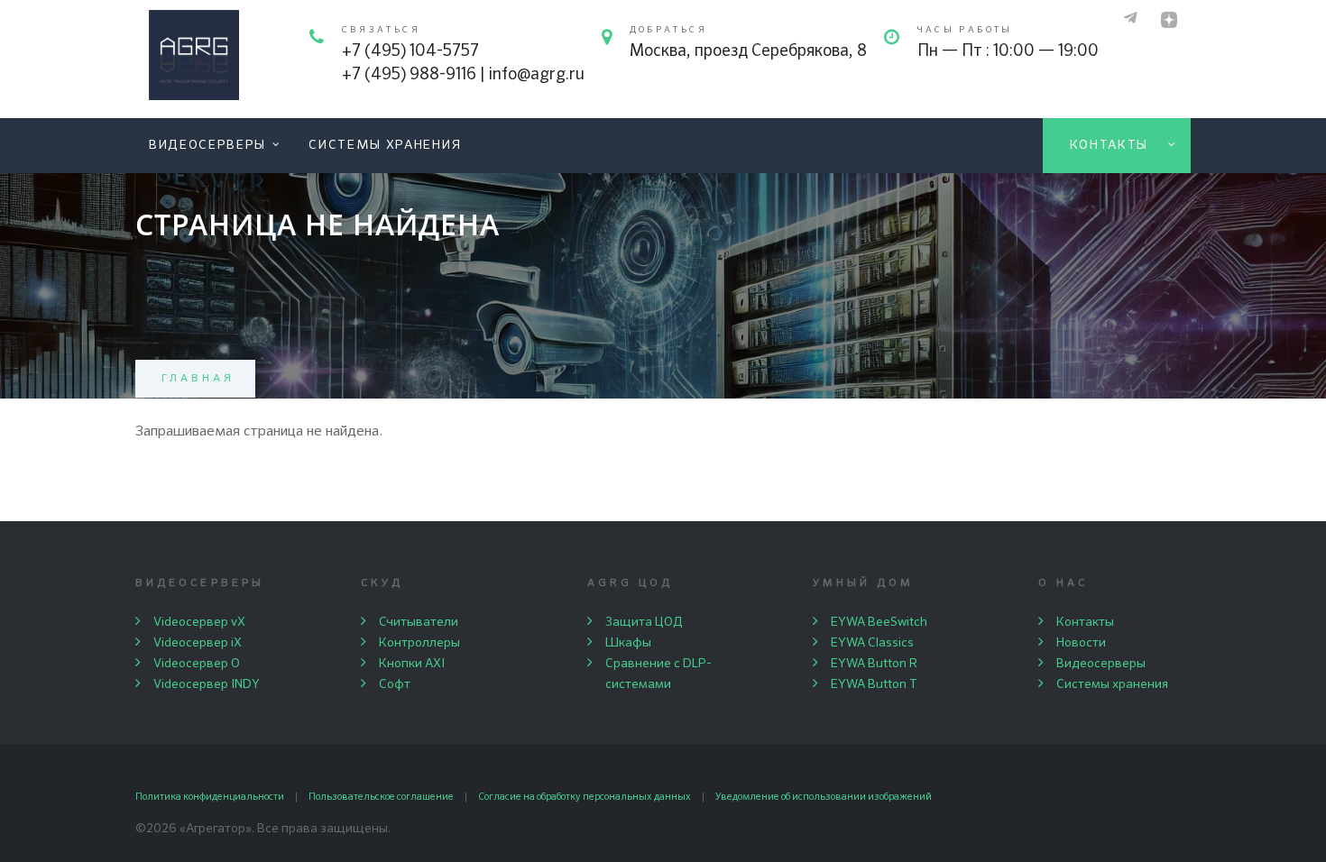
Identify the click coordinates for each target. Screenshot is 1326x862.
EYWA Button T (874, 684)
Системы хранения (385, 145)
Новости (1081, 643)
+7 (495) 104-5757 (410, 51)
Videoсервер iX (197, 643)
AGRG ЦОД (630, 583)
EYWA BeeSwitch (879, 622)
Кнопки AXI (412, 663)
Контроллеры (419, 643)
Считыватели (418, 622)
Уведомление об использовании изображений (823, 797)
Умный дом (864, 583)
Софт (394, 684)
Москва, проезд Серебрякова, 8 (748, 51)
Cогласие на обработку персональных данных (584, 797)
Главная (198, 378)
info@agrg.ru (537, 75)
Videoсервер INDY (206, 684)
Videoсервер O (196, 663)
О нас (1063, 583)
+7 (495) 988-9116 (409, 75)
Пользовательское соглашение (381, 797)
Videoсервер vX (199, 622)
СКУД (381, 583)
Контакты (1109, 145)
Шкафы (628, 643)
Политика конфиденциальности (209, 797)
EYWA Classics (872, 643)
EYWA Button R (874, 663)
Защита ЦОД (644, 622)
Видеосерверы (207, 145)
